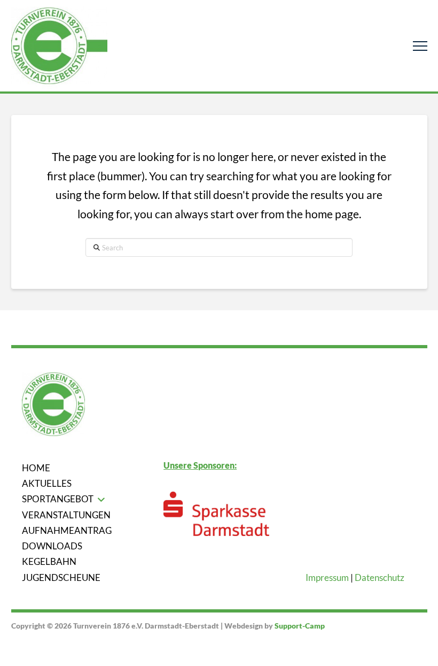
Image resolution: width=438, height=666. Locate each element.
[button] (420, 46)
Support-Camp (300, 625)
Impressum (327, 577)
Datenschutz (379, 577)
